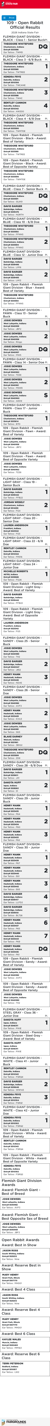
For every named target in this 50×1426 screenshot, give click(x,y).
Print (11, 18)
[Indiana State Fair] (10, 4)
